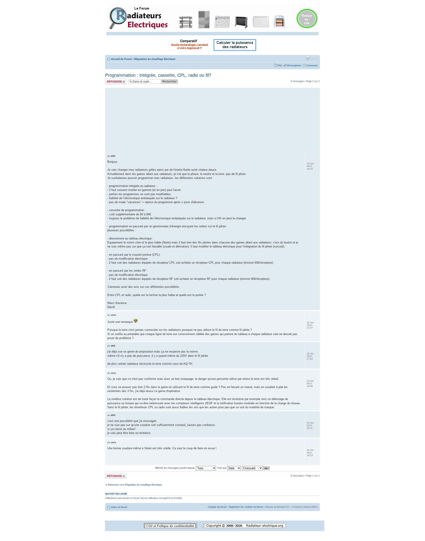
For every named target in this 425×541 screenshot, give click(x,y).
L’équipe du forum (217, 507)
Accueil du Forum (121, 59)
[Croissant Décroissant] (256, 468)
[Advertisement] (212, 119)
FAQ (279, 65)
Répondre (110, 80)
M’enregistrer (294, 65)
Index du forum (119, 507)
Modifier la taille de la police (314, 58)
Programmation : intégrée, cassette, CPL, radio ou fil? (158, 75)
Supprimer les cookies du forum (246, 507)
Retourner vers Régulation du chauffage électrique (135, 484)
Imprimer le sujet (307, 58)
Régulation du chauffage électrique (154, 59)
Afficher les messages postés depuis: (175, 468)
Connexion (312, 65)
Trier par (222, 468)
